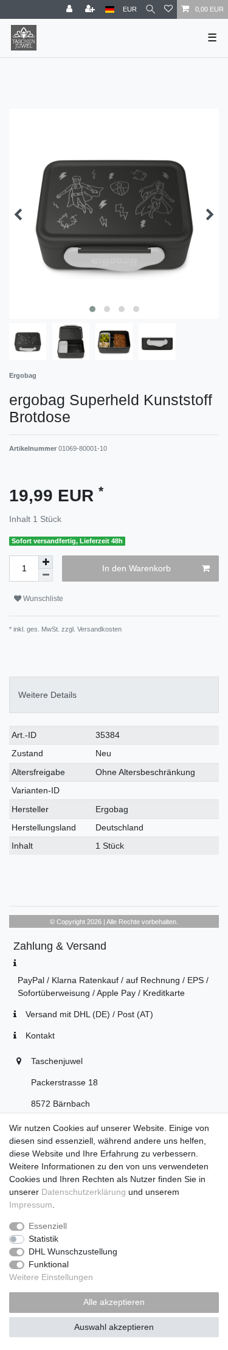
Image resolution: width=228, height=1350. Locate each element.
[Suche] (150, 9)
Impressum (30, 1204)
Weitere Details (47, 695)
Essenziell (48, 1226)
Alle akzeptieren (114, 1302)
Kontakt (40, 1035)
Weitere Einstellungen (51, 1277)
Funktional (49, 1264)
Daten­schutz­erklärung (83, 1192)
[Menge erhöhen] (45, 562)
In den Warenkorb (136, 568)
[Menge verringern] (45, 575)
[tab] (114, 694)
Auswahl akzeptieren (114, 1327)
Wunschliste (42, 598)
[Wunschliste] (168, 9)
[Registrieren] (91, 9)
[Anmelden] (70, 9)
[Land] (110, 9)
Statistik (43, 1239)
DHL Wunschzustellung (73, 1251)
